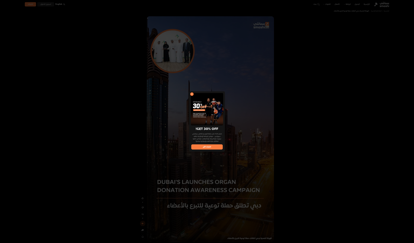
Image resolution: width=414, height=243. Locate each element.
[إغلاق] (192, 94)
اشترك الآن (207, 147)
